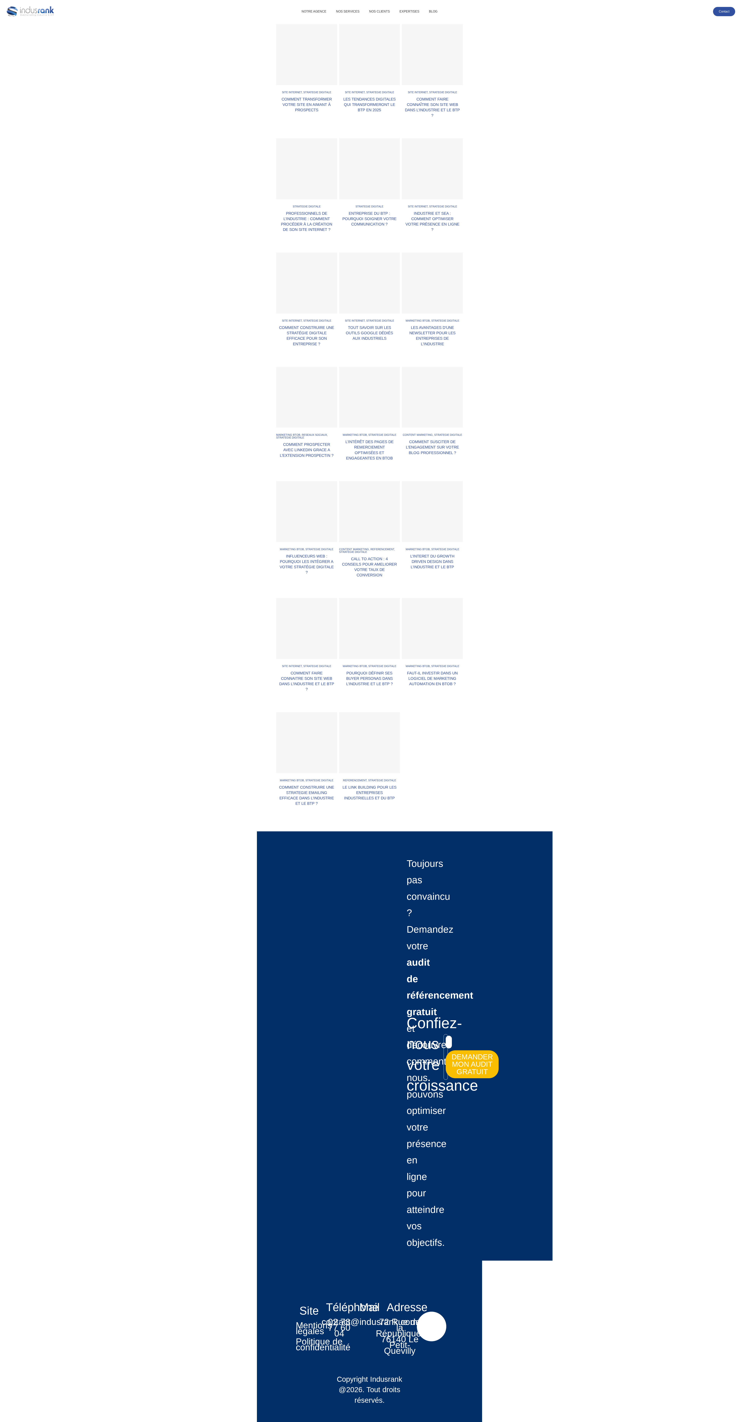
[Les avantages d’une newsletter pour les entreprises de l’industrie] (432, 283)
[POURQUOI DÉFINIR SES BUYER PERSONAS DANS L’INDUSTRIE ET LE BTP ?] (369, 628)
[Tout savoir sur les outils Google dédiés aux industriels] (369, 283)
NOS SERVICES (347, 11)
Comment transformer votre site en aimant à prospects (307, 104)
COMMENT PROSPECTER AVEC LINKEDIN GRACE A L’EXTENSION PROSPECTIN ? (307, 449)
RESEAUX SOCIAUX (314, 434)
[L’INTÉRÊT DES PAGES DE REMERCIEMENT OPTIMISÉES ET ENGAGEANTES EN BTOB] (369, 397)
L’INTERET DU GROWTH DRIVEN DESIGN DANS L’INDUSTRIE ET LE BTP (432, 561)
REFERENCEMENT (382, 549)
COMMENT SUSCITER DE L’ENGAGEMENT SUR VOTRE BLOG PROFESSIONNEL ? (432, 447)
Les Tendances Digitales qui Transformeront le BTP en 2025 (369, 104)
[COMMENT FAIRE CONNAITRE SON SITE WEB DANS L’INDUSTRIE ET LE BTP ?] (306, 628)
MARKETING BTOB (418, 320)
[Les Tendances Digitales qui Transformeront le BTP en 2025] (369, 54)
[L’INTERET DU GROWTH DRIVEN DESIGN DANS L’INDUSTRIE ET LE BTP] (432, 511)
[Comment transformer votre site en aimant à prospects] (306, 54)
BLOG (433, 11)
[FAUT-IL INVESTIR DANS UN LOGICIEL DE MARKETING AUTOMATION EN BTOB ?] (432, 628)
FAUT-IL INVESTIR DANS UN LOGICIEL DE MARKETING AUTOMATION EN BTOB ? (432, 678)
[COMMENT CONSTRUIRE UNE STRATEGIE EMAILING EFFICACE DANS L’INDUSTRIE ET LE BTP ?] (306, 742)
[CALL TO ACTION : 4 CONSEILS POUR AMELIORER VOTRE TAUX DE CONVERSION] (369, 511)
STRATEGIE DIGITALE (317, 92)
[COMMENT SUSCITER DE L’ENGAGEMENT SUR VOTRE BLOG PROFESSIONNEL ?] (432, 397)
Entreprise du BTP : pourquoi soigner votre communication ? (369, 218)
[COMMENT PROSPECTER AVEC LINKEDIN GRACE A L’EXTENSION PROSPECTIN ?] (306, 397)
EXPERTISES (409, 11)
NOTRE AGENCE (314, 11)
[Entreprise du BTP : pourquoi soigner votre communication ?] (369, 168)
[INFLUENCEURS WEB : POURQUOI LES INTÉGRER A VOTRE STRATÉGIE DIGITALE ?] (306, 511)
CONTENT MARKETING (418, 434)
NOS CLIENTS (379, 11)
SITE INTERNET (292, 92)
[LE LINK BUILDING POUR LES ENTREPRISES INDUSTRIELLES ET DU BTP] (369, 742)
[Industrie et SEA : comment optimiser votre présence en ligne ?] (432, 168)
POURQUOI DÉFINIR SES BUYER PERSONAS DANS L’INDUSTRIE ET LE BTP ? (369, 678)
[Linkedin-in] (431, 1326)
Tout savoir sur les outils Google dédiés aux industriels (369, 332)
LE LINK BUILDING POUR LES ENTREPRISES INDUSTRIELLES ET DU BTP (369, 792)
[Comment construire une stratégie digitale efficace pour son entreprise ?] (306, 283)
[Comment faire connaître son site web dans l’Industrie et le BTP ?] (432, 54)
